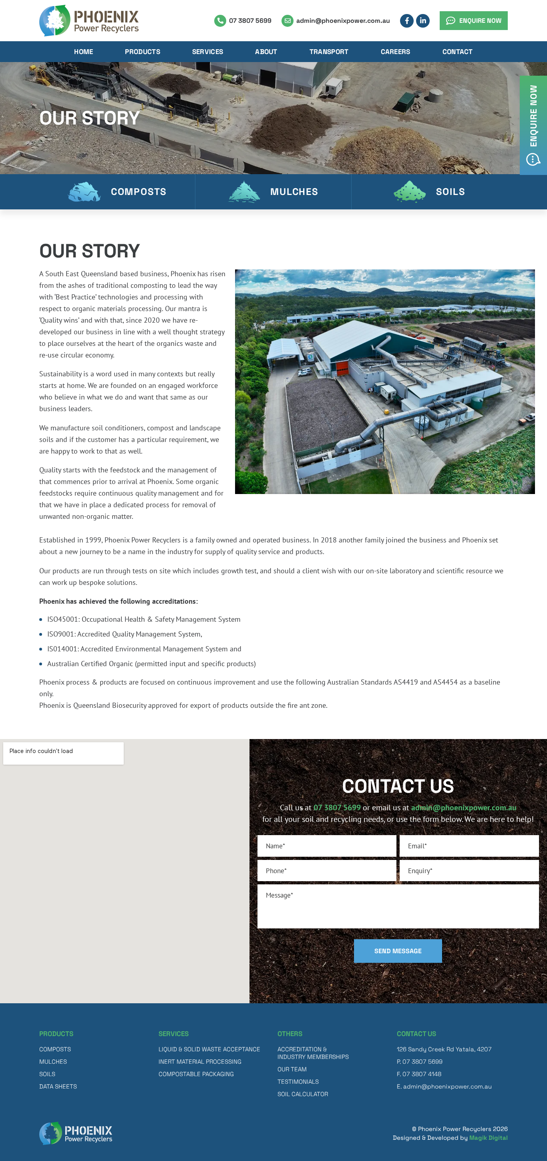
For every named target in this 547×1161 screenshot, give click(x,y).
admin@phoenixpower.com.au (343, 20)
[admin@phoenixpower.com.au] (288, 21)
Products (142, 51)
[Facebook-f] (407, 21)
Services (207, 51)
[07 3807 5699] (220, 21)
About (266, 51)
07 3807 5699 (250, 20)
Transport (329, 51)
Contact (457, 51)
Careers (395, 51)
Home (83, 51)
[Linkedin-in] (423, 21)
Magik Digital (488, 1137)
